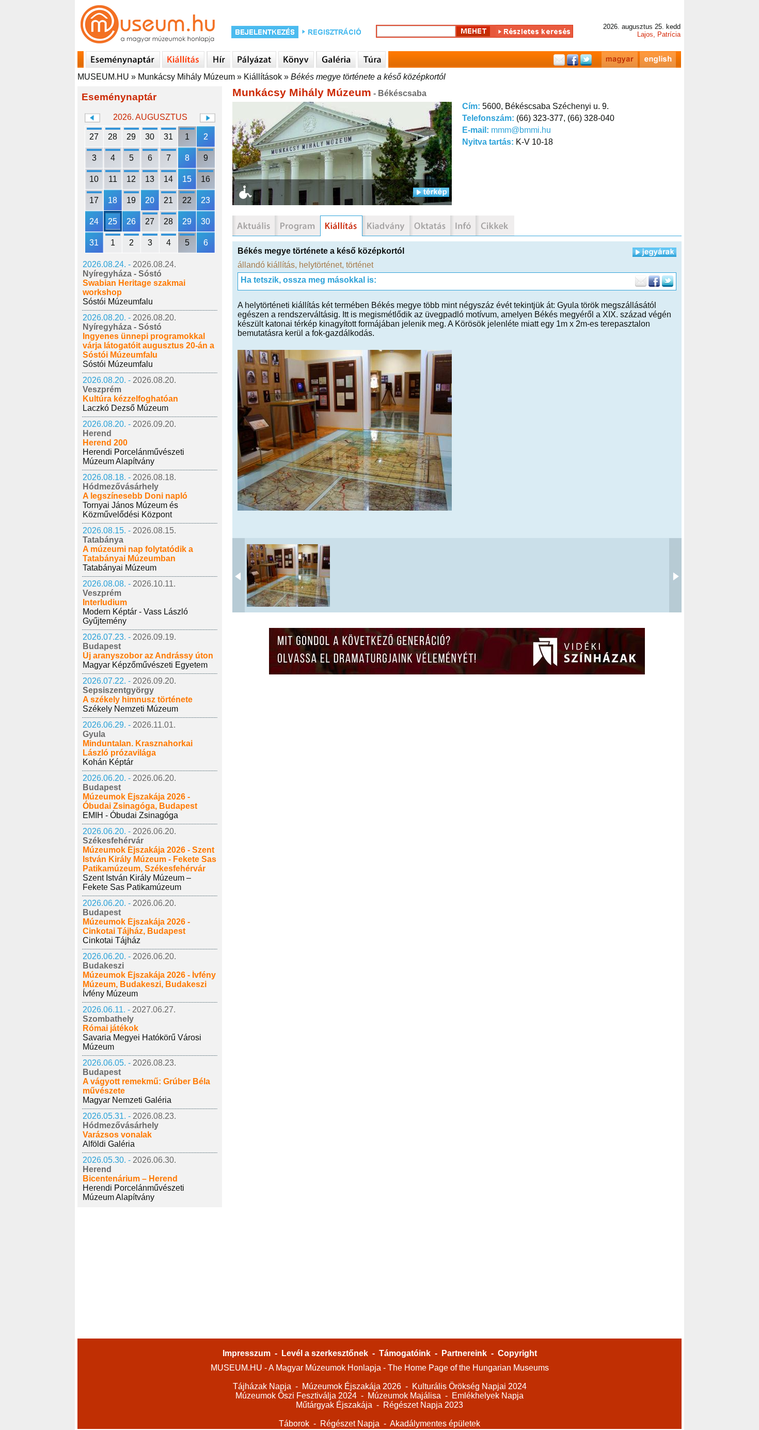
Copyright (517, 1353)
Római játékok (110, 1028)
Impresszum (247, 1353)
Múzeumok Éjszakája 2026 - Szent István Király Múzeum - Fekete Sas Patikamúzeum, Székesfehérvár (149, 859)
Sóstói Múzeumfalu (118, 301)
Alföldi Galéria (109, 1144)
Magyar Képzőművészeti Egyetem (145, 664)
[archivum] (495, 226)
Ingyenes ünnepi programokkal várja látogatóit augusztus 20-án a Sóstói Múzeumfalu (148, 345)
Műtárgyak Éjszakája (334, 1405)
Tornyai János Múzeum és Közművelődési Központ (130, 510)
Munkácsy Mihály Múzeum (186, 76)
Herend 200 (105, 442)
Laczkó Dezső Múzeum (125, 408)
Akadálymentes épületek (435, 1423)
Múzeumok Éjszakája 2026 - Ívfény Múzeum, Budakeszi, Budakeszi (149, 980)
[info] (463, 226)
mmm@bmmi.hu (521, 130)
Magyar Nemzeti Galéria (127, 1100)
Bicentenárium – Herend (130, 1178)
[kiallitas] (341, 226)
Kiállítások (263, 76)
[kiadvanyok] (385, 226)
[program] (297, 226)
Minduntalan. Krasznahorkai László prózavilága (138, 748)
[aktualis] (253, 226)
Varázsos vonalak (117, 1134)
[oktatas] (429, 226)
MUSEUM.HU (103, 76)
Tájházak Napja (262, 1386)
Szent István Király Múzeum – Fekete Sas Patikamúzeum (137, 882)
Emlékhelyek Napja (488, 1395)
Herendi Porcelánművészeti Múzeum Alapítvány (133, 457)
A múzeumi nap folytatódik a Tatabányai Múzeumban (138, 554)
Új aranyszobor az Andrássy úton (148, 655)
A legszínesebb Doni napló (135, 495)
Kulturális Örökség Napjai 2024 (469, 1386)
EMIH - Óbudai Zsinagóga (130, 815)
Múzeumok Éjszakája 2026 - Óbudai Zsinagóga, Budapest (140, 801)
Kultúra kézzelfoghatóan (130, 398)
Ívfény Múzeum (110, 993)
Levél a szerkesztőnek (324, 1353)
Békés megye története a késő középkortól (368, 76)
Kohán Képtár (108, 762)
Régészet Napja (350, 1423)
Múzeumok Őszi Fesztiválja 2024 (296, 1395)
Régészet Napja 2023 (423, 1405)
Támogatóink (405, 1353)
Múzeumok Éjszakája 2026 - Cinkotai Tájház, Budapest (136, 926)
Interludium (105, 602)
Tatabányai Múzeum (119, 567)
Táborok (294, 1423)
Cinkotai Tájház (111, 940)
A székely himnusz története (138, 699)
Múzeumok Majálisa (404, 1395)
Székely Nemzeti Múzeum (130, 708)
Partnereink (464, 1353)
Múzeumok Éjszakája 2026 (351, 1386)
